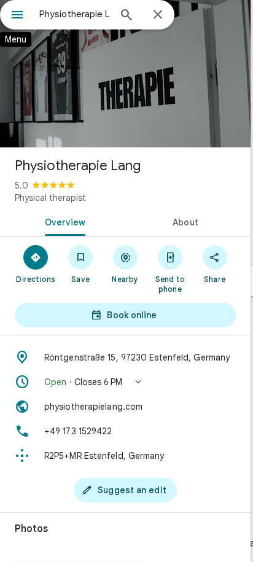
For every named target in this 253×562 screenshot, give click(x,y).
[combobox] (74, 14)
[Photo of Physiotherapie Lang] (125, 73)
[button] (125, 382)
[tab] (62, 221)
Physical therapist (50, 197)
